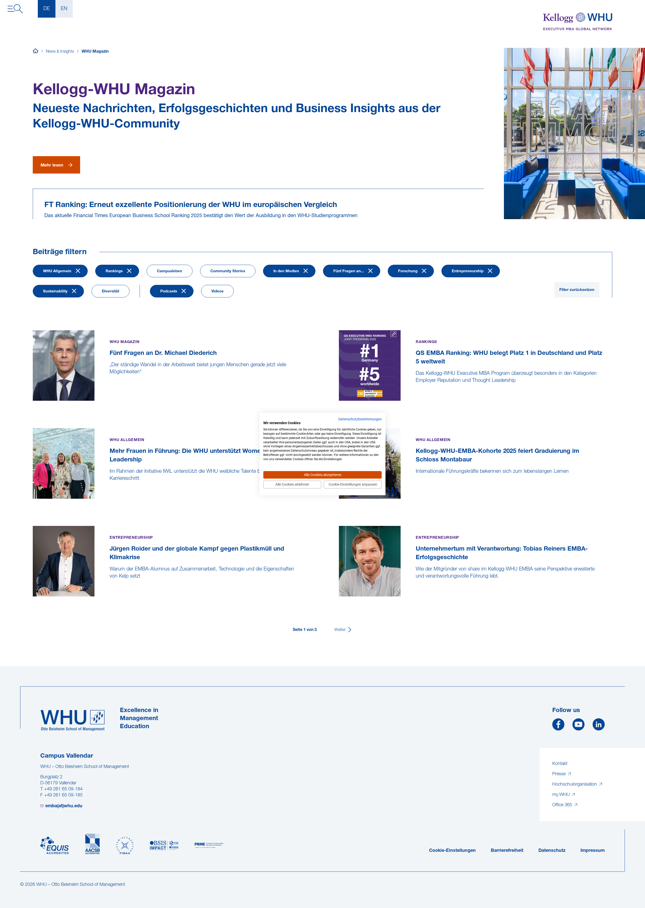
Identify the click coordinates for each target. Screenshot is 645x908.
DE (46, 8)
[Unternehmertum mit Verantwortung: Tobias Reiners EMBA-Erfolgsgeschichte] (339, 600)
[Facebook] (558, 727)
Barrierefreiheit (507, 851)
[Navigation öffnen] (15, 8)
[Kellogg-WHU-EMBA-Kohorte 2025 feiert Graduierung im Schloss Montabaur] (339, 502)
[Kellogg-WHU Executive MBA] (577, 21)
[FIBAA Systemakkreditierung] (125, 845)
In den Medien (286, 271)
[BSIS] (164, 845)
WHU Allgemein (57, 271)
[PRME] (209, 845)
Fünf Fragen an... (348, 271)
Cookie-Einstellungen (452, 851)
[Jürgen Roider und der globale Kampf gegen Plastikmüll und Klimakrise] (33, 600)
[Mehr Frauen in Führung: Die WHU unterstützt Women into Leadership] (33, 502)
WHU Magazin (95, 52)
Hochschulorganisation (575, 784)
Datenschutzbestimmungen (360, 419)
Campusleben (169, 271)
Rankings (114, 271)
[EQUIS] (54, 845)
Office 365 (562, 805)
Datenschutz (551, 851)
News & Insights (60, 52)
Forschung (407, 271)
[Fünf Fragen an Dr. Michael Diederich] (33, 404)
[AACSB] (92, 844)
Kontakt (559, 764)
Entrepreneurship (467, 271)
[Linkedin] (599, 727)
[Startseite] (35, 51)
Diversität (110, 291)
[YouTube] (578, 727)
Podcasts (168, 291)
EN (64, 8)
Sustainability (55, 291)
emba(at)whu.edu (63, 806)
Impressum (592, 851)
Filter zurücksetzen (576, 290)
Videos (217, 291)
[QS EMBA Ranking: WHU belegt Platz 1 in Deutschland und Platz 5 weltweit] (339, 404)
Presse (559, 774)
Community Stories (227, 271)
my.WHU (561, 795)
